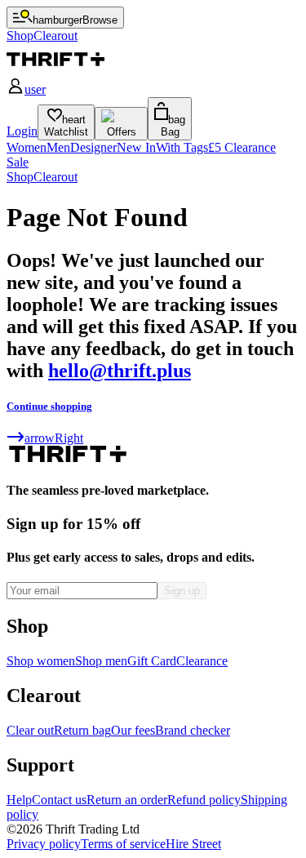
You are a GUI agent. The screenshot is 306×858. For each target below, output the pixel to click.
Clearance (202, 661)
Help (19, 800)
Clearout (55, 177)
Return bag (82, 730)
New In (136, 147)
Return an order (126, 800)
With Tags (182, 147)
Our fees (133, 730)
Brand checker (192, 730)
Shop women (41, 661)
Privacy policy (44, 844)
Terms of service (123, 844)
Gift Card (151, 661)
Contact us (59, 800)
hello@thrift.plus (119, 370)
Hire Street (193, 844)
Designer (93, 147)
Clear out (30, 730)
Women (27, 147)
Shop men (101, 661)
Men (58, 147)
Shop (20, 177)
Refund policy (204, 800)
